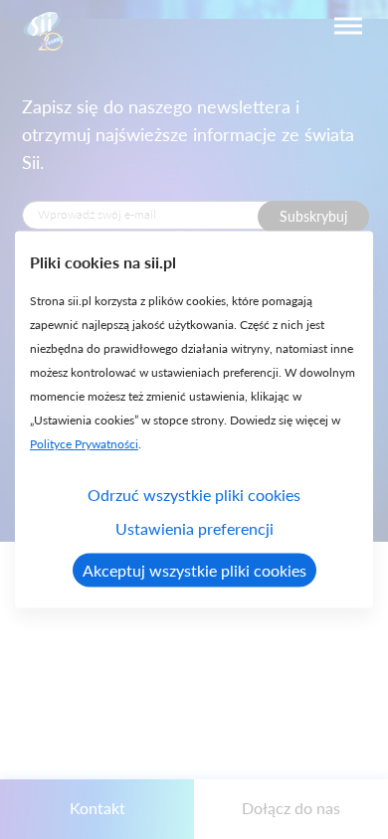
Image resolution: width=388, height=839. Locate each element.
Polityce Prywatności (84, 443)
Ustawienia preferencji (194, 528)
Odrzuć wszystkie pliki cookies (194, 494)
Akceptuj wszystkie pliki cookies (194, 570)
